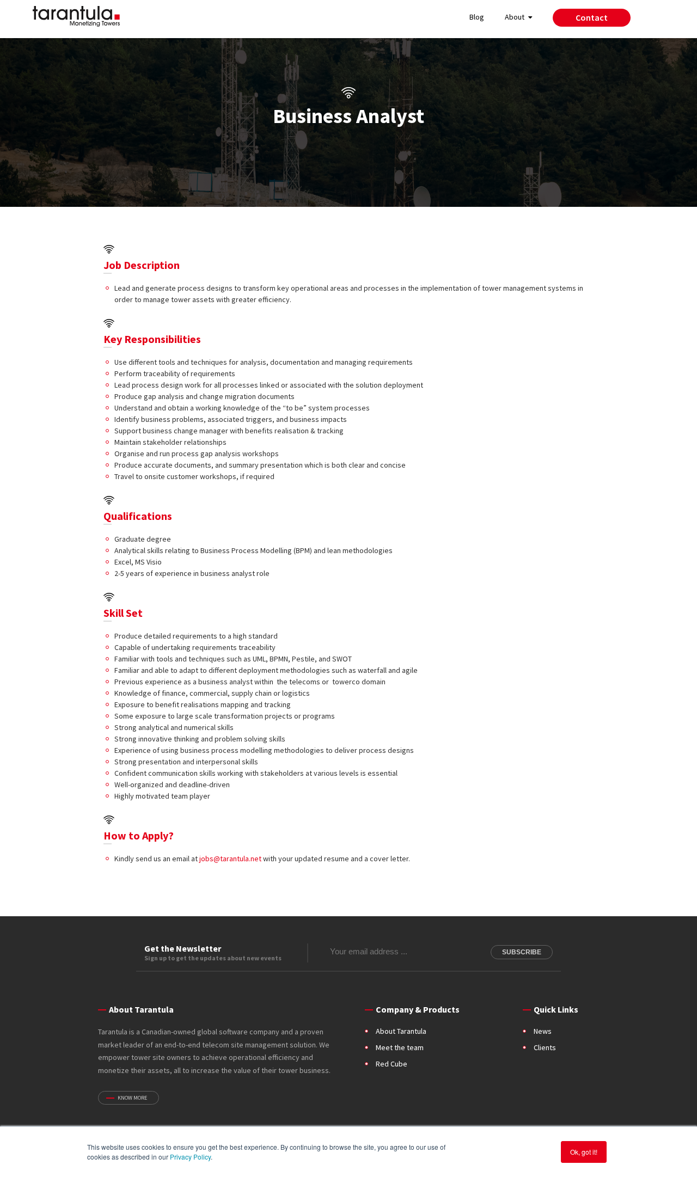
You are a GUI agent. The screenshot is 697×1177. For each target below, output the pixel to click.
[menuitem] (591, 19)
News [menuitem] (543, 1031)
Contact (592, 17)
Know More (132, 1097)
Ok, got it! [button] (583, 1151)
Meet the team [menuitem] (400, 1047)
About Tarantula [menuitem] (401, 1031)
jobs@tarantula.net (230, 858)
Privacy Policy (190, 1156)
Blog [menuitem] (476, 17)
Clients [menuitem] (545, 1047)
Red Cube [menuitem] (391, 1064)
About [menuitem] (514, 17)
